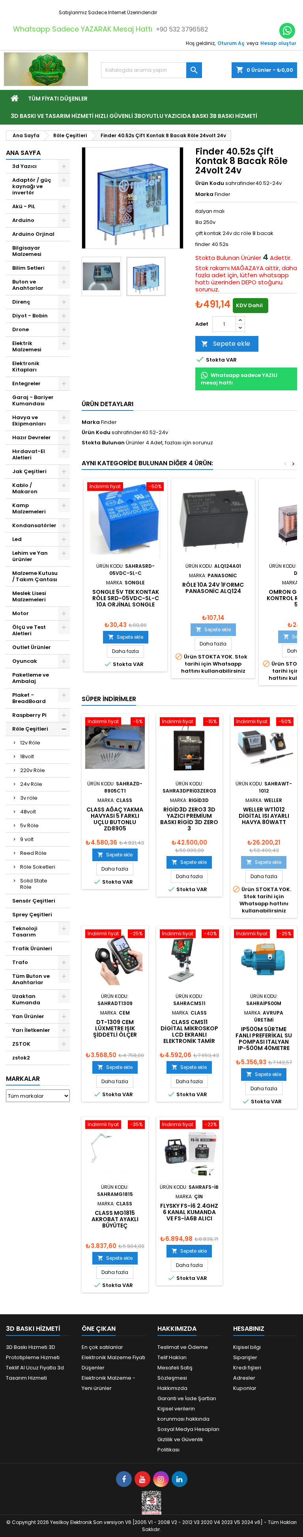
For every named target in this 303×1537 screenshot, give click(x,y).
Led (17, 539)
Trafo (20, 962)
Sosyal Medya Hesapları (188, 1429)
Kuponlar (244, 1388)
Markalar (23, 1078)
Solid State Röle (33, 884)
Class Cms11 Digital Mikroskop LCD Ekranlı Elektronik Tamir (189, 1031)
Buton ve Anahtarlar (27, 285)
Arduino (23, 220)
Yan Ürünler (28, 1016)
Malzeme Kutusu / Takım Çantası (35, 576)
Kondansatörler (34, 525)
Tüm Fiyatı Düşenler (58, 99)
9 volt (27, 839)
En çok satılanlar (102, 1347)
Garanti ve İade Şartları (186, 1398)
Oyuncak (24, 661)
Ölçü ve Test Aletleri (29, 630)
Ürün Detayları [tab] (107, 403)
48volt (28, 811)
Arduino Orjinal (33, 234)
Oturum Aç (231, 43)
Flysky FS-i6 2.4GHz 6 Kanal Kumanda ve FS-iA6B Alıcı (189, 1212)
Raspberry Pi (29, 715)
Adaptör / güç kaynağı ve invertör (31, 186)
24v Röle (31, 784)
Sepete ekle (225, 343)
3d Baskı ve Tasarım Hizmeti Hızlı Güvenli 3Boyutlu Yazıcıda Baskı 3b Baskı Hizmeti (134, 116)
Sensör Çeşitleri (33, 901)
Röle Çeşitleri (30, 729)
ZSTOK (21, 1044)
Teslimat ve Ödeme (182, 1347)
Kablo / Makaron (24, 488)
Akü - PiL (23, 206)
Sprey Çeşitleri (32, 914)
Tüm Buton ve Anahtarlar (31, 979)
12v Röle (30, 742)
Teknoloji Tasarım (24, 931)
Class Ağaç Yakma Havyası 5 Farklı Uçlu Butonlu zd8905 (114, 819)
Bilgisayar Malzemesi (26, 251)
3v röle (28, 798)
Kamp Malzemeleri (29, 508)
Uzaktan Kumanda (26, 999)
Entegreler (26, 383)
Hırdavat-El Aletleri (28, 454)
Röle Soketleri (37, 867)
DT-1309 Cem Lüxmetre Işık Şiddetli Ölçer (115, 1028)
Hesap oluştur (278, 43)
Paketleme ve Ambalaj (30, 678)
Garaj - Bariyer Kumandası (33, 400)
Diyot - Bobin (30, 315)
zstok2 (21, 1057)
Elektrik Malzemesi (26, 346)
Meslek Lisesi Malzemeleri (29, 596)
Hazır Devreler (31, 437)
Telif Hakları (172, 1357)
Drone (20, 329)
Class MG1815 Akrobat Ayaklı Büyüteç (115, 1219)
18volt (27, 756)
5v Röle (29, 825)
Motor (20, 613)
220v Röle (32, 770)
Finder (109, 422)
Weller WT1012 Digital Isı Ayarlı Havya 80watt (264, 816)
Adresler (244, 1378)
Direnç (21, 302)
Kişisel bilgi (247, 1347)
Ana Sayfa (23, 152)
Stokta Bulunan (217, 257)
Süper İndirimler (109, 698)
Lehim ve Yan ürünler (30, 556)
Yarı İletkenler (31, 1030)
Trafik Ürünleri (32, 948)
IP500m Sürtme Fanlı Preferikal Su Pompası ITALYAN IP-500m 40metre (264, 1038)
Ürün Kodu (209, 183)
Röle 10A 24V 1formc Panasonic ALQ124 (213, 588)
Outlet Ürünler (31, 647)
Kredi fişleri (247, 1367)
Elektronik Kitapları (25, 366)
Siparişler (245, 1357)
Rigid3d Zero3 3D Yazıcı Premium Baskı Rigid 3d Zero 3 (189, 819)
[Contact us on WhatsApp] (287, 31)
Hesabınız (248, 1328)
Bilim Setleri (28, 268)
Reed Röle (33, 853)
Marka (204, 194)
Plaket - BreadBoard (29, 698)
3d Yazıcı (24, 166)
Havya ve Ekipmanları (29, 420)
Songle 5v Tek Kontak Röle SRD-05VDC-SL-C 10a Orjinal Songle (125, 598)
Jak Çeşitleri (29, 471)
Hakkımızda (172, 1388)
